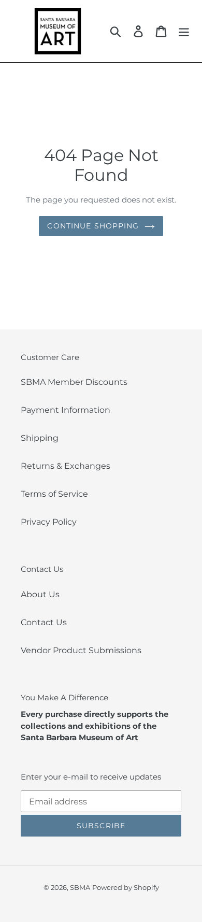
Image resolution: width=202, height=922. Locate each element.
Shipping (40, 438)
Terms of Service (54, 494)
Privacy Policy (49, 522)
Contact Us (44, 622)
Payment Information (65, 410)
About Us (40, 594)
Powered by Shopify (125, 887)
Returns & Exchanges (65, 466)
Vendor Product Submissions (81, 650)
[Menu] (183, 31)
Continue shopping (93, 225)
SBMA (80, 887)
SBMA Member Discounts (74, 382)
